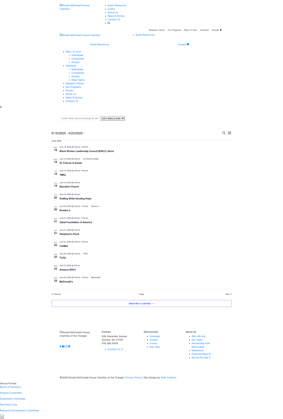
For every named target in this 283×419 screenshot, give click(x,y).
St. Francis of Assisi (71, 163)
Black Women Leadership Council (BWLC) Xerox (87, 151)
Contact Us (114, 19)
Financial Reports (201, 353)
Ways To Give (190, 30)
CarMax (64, 246)
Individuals (77, 55)
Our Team (197, 339)
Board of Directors (10, 386)
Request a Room (157, 30)
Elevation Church (69, 186)
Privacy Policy (134, 377)
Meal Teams (78, 79)
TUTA (63, 257)
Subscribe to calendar (140, 303)
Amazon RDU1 (68, 269)
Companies (77, 58)
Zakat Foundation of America (76, 222)
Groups (75, 62)
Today (141, 294)
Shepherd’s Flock (69, 234)
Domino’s (65, 210)
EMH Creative (168, 377)
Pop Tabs (155, 346)
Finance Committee (11, 392)
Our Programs (174, 30)
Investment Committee (12, 398)
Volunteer (204, 30)
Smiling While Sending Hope (75, 198)
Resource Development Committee (19, 410)
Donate (215, 30)
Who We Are (198, 336)
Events (111, 8)
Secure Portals (200, 357)
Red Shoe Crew (8, 404)
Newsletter (198, 350)
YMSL (63, 174)
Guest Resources (117, 5)
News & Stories (116, 15)
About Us (113, 12)
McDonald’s (66, 281)
